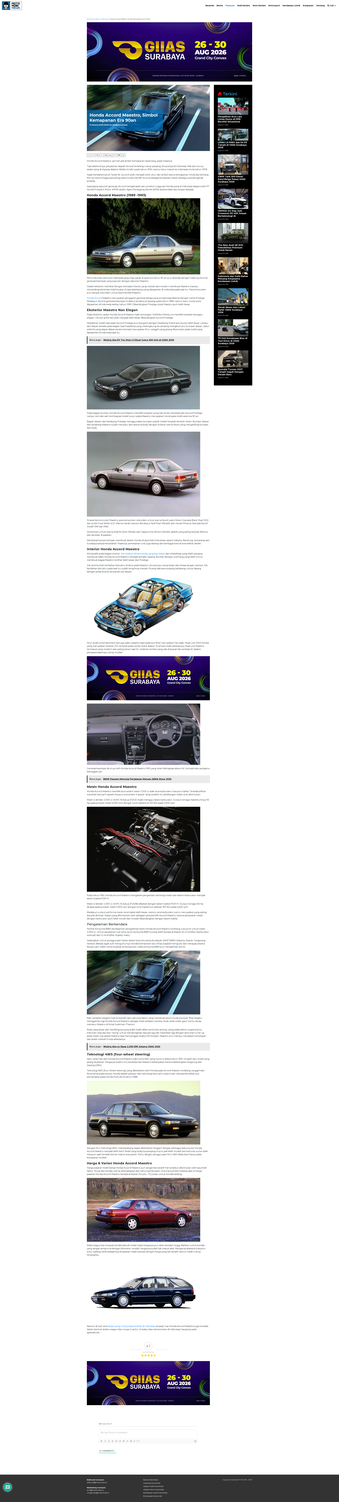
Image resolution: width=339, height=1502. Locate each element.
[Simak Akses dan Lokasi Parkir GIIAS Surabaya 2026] (233, 296)
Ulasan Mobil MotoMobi (153, 1486)
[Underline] (109, 1441)
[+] (138, 1441)
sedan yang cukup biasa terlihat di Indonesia (131, 1326)
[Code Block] (127, 1441)
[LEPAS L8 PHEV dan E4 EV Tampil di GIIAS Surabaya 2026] (233, 134)
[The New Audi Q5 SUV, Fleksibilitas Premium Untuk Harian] (233, 233)
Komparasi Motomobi (152, 1496)
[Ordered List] (116, 1441)
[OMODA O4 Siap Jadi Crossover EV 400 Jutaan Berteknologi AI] (233, 198)
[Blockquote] (124, 1441)
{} (134, 1441)
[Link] (131, 1441)
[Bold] (101, 1441)
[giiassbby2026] (169, 51)
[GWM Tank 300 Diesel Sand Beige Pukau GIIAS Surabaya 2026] (233, 164)
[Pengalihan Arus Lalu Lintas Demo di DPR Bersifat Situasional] (233, 106)
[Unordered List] (120, 1441)
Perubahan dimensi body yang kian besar (143, 553)
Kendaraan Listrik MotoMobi (155, 1493)
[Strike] (112, 1441)
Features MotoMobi (151, 1483)
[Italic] (105, 1441)
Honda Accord (94, 298)
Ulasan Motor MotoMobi (153, 1490)
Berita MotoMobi (150, 1480)
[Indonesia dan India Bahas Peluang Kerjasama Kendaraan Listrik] (233, 265)
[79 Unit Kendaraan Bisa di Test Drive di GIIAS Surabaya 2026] (233, 327)
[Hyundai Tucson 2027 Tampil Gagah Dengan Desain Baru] (233, 359)
